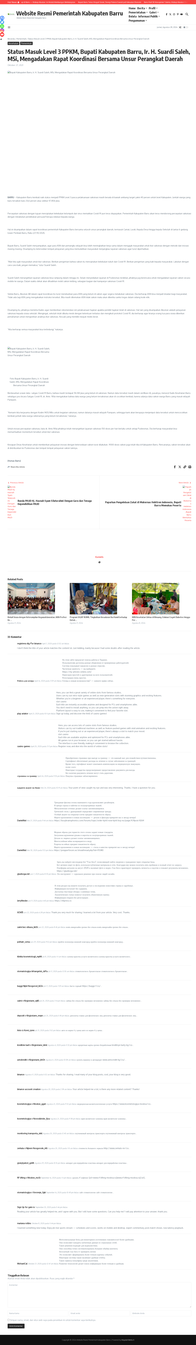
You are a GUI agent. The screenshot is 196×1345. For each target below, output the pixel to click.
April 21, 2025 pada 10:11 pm (40, 714)
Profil (152, 8)
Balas (67, 643)
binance (20, 1074)
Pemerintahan (137, 12)
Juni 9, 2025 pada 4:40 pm (38, 901)
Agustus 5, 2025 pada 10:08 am (58, 1060)
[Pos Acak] (180, 27)
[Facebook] (2, 18)
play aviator (22, 713)
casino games (23, 746)
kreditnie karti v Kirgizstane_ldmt (32, 1045)
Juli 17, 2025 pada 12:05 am (58, 971)
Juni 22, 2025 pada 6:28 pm (34, 912)
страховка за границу (27, 776)
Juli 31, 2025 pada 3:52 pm (45, 1030)
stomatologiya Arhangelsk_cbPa (32, 971)
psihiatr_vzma (23, 942)
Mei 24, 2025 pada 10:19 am (52, 788)
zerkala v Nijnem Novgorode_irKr (32, 1148)
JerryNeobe (22, 900)
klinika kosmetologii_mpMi (29, 956)
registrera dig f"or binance (29, 643)
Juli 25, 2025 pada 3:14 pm (50, 1001)
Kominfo (99, 557)
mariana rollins (24, 1223)
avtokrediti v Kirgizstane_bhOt (31, 1060)
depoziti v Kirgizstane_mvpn (30, 1015)
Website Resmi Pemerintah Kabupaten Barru (69, 13)
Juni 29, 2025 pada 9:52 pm (41, 942)
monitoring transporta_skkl (29, 1133)
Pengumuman (137, 20)
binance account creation (29, 1089)
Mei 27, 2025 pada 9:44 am (37, 821)
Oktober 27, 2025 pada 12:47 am (40, 1264)
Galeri (153, 12)
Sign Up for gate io (26, 1207)
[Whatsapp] (2, 26)
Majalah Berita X (128, 1340)
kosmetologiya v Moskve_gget (31, 1104)
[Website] (99, 562)
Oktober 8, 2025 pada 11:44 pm (44, 1223)
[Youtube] (2, 34)
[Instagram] (2, 30)
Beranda (11, 39)
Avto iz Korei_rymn (25, 1030)
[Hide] (1, 39)
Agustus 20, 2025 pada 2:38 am (54, 1089)
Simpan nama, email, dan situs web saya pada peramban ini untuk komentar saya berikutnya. (53, 1320)
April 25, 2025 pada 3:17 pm (42, 746)
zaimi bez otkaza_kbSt (27, 927)
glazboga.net (23, 874)
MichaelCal (22, 1263)
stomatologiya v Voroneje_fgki (31, 1192)
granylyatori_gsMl (25, 1163)
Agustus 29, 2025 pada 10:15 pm (47, 1163)
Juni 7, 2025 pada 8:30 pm (40, 874)
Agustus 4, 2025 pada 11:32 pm (60, 1045)
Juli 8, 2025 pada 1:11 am (51, 957)
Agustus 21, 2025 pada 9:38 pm (62, 1119)
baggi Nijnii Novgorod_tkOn (30, 986)
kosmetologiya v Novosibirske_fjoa (33, 1118)
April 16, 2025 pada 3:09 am (45, 681)
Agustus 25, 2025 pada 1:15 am (60, 1148)
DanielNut (21, 820)
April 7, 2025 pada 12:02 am (53, 644)
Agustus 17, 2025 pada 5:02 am (37, 1075)
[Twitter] (2, 22)
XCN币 (20, 912)
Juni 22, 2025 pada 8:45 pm (49, 927)
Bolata (133, 16)
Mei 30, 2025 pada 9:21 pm (37, 850)
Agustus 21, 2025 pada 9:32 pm (58, 1104)
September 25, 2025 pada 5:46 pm (48, 1207)
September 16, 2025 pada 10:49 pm (60, 1192)
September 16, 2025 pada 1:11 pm (53, 1178)
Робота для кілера (25, 681)
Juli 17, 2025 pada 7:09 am (53, 986)
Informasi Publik (148, 16)
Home (132, 8)
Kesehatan (13, 43)
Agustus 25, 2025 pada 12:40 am (56, 1133)
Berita (141, 8)
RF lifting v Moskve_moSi (28, 1177)
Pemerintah (21, 39)
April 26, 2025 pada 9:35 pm (48, 776)
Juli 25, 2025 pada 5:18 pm (53, 1016)
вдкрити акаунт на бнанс (28, 788)
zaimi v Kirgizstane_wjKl (28, 1000)
